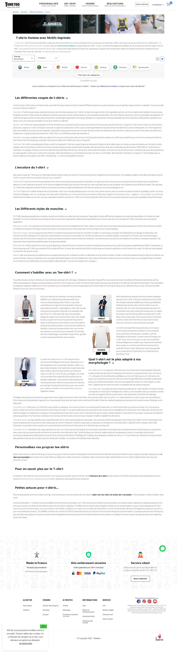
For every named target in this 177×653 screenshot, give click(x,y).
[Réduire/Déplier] (162, 548)
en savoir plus (25, 643)
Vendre (90, 4)
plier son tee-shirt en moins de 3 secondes (112, 494)
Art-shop (24, 12)
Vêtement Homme (36, 12)
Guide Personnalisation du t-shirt (70, 615)
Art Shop (70, 4)
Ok (43, 626)
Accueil (15, 12)
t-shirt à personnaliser (66, 46)
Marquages (66, 610)
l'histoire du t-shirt (98, 476)
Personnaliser (48, 4)
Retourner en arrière (108, 86)
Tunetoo (65, 606)
